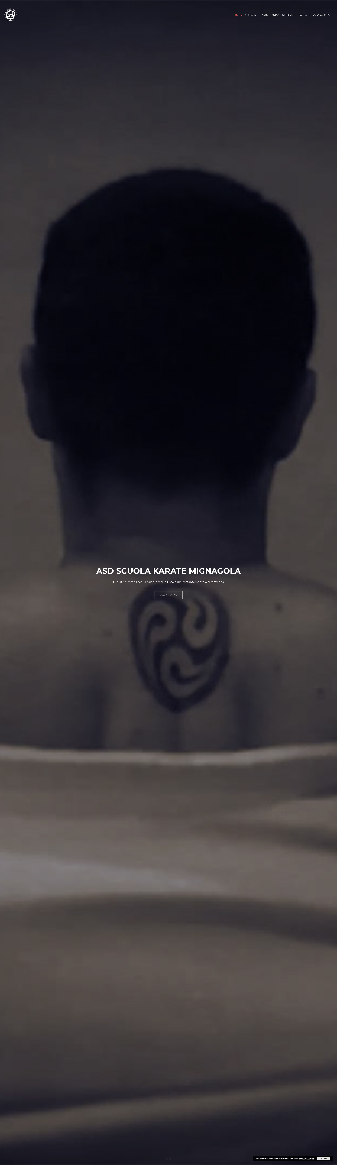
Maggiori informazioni (306, 1158)
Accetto (324, 1158)
